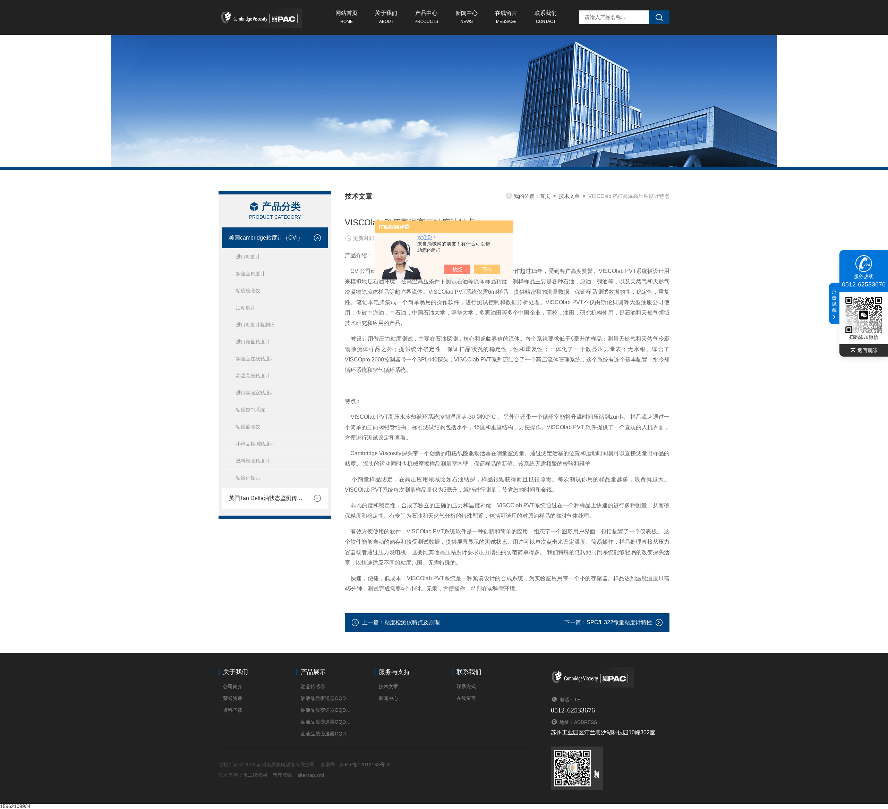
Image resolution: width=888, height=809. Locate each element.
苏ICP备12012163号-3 (364, 764)
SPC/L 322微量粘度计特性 (619, 622)
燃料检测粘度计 (253, 461)
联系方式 (466, 686)
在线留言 (506, 17)
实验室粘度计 (250, 273)
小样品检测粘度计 (255, 444)
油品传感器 (313, 686)
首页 (545, 196)
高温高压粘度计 (253, 375)
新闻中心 (466, 17)
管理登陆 (282, 775)
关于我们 (386, 17)
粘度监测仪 (248, 426)
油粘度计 (245, 307)
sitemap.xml (311, 775)
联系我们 (546, 17)
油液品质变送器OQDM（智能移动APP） (327, 710)
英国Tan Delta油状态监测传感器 (268, 498)
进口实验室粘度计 (255, 392)
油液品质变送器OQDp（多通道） (327, 722)
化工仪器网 (255, 775)
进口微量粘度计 (253, 341)
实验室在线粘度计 (255, 358)
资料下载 (232, 710)
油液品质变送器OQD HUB (327, 698)
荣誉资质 (232, 698)
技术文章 (569, 196)
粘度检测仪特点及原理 (412, 622)
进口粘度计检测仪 (255, 324)
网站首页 (346, 17)
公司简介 (232, 686)
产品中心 (426, 17)
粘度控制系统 (250, 409)
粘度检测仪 (248, 290)
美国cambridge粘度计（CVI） (266, 238)
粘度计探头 (248, 478)
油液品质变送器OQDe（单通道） (327, 733)
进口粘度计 (248, 256)
